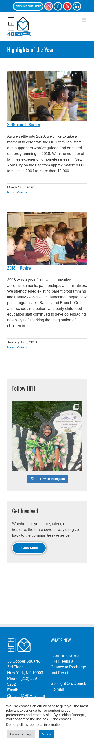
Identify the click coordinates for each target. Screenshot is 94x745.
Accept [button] (47, 734)
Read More (15, 192)
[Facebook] (58, 6)
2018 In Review (19, 268)
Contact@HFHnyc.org (26, 696)
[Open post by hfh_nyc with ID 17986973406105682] (47, 436)
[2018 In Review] (47, 238)
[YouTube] (67, 6)
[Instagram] (48, 6)
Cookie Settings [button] (21, 734)
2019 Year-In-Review (23, 124)
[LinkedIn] (76, 6)
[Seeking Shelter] (28, 6)
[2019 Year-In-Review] (47, 96)
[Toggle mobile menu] (84, 19)
